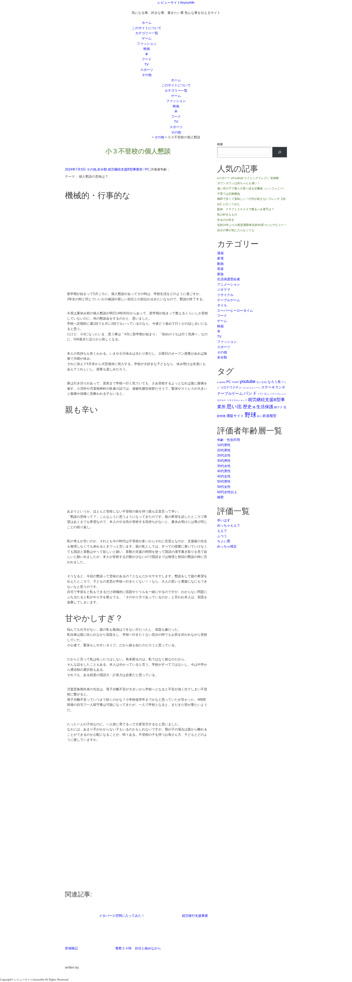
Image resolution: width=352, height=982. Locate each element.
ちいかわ (261, 382)
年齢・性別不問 (228, 440)
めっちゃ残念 (227, 546)
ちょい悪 (223, 541)
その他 (147, 75)
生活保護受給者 (228, 279)
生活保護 (264, 406)
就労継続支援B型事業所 (125, 169)
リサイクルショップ (237, 400)
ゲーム (147, 38)
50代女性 (224, 486)
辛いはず (223, 520)
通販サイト (235, 416)
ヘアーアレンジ (278, 394)
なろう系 (274, 382)
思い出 (234, 406)
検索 (220, 144)
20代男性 (224, 450)
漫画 (220, 253)
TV (146, 64)
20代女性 (224, 455)
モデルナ (221, 400)
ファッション (146, 43)
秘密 (220, 497)
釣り (259, 416)
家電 (220, 258)
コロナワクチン (231, 387)
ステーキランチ (273, 387)
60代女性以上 (227, 492)
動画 (220, 263)
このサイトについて (146, 28)
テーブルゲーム (228, 300)
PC (147, 169)
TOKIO (235, 382)
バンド (250, 393)
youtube (247, 381)
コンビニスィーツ (251, 387)
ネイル (222, 305)
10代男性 (224, 445)
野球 (250, 414)
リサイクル (225, 295)
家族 (220, 274)
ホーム (147, 22)
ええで (222, 530)
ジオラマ (223, 289)
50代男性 (224, 481)
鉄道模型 (269, 416)
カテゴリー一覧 (146, 33)
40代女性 (224, 476)
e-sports (221, 382)
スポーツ (146, 69)
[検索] (279, 152)
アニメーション (228, 284)
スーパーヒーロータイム (235, 310)
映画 (146, 49)
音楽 (220, 269)
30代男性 (224, 460)
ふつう (222, 536)
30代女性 (224, 466)
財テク (278, 407)
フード (147, 59)
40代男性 (224, 471)
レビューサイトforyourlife (176, 2)
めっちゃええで (228, 525)
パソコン (263, 393)
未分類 (102, 169)
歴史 (247, 406)
